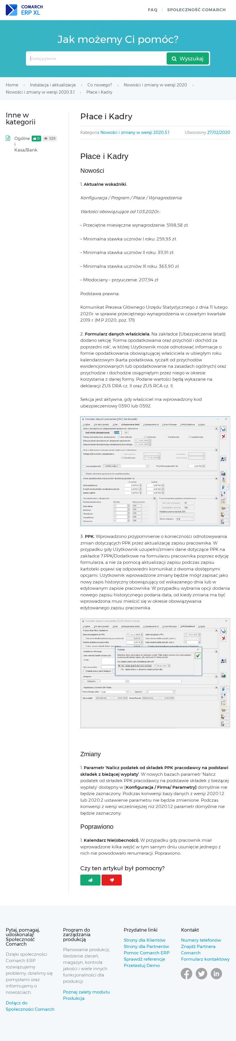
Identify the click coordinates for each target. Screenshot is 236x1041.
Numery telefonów (201, 940)
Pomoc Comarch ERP (147, 952)
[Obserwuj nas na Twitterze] (201, 979)
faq (152, 9)
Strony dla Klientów (144, 940)
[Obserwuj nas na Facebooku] (186, 979)
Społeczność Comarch (196, 9)
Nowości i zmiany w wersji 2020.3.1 (134, 132)
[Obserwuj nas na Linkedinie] (216, 979)
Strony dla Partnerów (146, 946)
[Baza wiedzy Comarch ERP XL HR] (24, 10)
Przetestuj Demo (142, 965)
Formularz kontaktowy (205, 959)
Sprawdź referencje (144, 959)
